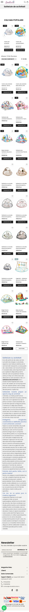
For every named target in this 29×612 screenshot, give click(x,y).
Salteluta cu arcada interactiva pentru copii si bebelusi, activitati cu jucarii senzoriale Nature (21, 216)
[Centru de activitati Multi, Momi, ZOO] (20, 32)
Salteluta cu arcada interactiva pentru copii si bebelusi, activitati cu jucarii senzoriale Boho (7, 184)
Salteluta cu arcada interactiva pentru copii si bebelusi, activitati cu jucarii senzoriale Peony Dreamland (7, 216)
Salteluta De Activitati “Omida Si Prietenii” (21, 342)
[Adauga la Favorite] (12, 26)
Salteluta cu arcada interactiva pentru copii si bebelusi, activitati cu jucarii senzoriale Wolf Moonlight (7, 279)
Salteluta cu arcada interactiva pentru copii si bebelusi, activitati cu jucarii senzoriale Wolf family (7, 247)
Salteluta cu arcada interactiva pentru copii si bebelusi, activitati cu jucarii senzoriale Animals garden (21, 247)
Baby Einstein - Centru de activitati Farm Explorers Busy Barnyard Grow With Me (21, 311)
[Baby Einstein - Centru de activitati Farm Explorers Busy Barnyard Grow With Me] (22, 298)
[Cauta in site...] (25, 2)
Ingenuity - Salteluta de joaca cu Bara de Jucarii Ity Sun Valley (21, 279)
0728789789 (6, 584)
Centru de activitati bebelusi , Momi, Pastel (8, 42)
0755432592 (6, 582)
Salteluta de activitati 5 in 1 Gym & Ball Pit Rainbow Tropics (21, 118)
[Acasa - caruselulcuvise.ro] (10, 2)
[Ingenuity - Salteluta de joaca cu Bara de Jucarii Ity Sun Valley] (22, 267)
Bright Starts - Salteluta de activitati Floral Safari (6, 342)
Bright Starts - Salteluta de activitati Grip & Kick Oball (7, 311)
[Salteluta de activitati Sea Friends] (22, 138)
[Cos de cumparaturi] (27, 2)
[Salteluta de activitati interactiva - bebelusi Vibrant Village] (7, 105)
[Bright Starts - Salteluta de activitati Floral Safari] (7, 330)
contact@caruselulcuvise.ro (11, 586)
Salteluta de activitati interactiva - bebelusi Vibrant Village (7, 118)
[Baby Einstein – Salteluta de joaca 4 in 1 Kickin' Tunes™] (7, 138)
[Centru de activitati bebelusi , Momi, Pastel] (8, 32)
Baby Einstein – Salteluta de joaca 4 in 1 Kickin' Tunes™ (7, 151)
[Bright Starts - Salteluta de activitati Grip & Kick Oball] (7, 298)
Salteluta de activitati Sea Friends (21, 151)
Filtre (24, 59)
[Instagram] (16, 590)
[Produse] (2, 2)
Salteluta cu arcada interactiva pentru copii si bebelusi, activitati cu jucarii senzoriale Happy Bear (21, 184)
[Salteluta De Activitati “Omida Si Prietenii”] (22, 330)
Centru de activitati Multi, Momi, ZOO (20, 42)
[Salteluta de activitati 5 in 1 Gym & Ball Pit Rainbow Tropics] (22, 105)
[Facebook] (12, 590)
